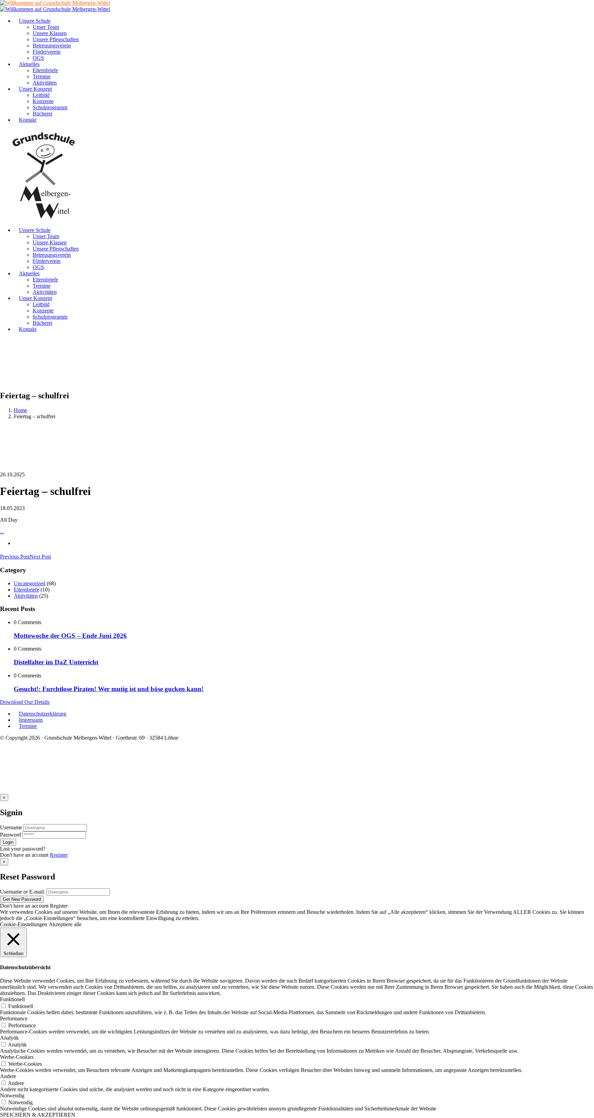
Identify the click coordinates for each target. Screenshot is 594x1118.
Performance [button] (14, 1018)
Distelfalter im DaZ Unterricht (56, 662)
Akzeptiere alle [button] (65, 924)
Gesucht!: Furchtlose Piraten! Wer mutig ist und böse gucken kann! (109, 689)
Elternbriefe (26, 590)
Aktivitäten (26, 596)
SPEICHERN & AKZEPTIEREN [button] (37, 1115)
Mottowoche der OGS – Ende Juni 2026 (70, 635)
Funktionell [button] (12, 999)
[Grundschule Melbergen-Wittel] (44, 218)
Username (11, 827)
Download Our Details (25, 702)
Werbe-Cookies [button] (17, 1057)
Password (10, 835)
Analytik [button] (9, 1038)
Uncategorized (29, 583)
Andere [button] (8, 1076)
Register (59, 855)
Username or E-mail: (22, 892)
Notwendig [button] (12, 1095)
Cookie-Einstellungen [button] (23, 924)
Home (20, 410)
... (2, 531)
